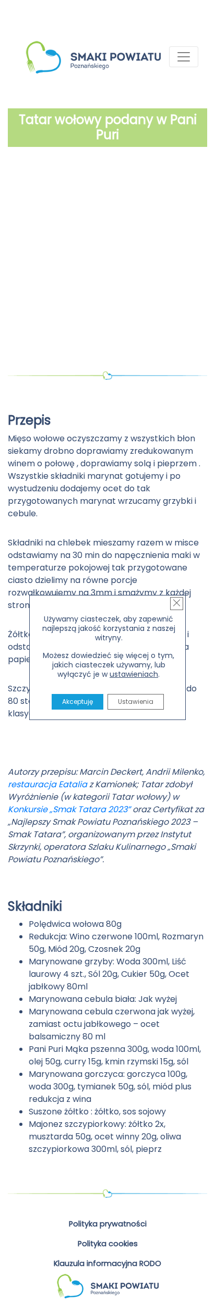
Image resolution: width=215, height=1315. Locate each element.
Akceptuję (77, 701)
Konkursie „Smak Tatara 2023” (69, 809)
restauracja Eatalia (47, 784)
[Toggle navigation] (183, 56)
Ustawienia (135, 701)
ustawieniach (134, 674)
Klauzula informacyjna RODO (107, 1263)
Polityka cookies (108, 1243)
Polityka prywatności (108, 1224)
